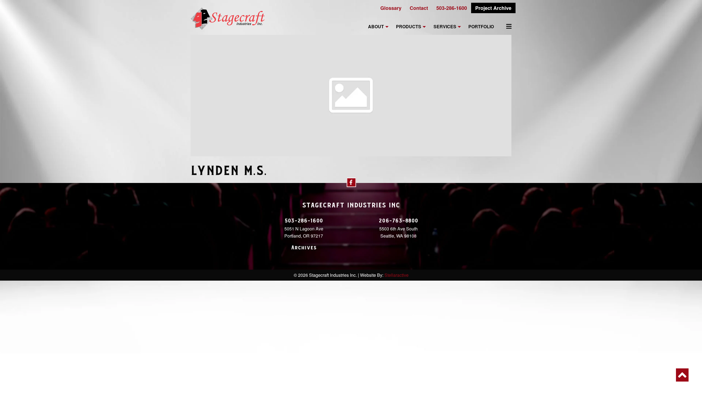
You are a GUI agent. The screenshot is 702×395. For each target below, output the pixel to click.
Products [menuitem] (408, 27)
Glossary (390, 8)
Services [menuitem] (445, 27)
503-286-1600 (451, 8)
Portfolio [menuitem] (481, 27)
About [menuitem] (376, 27)
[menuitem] (505, 26)
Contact (419, 8)
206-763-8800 (398, 220)
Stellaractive (396, 275)
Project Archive (493, 8)
